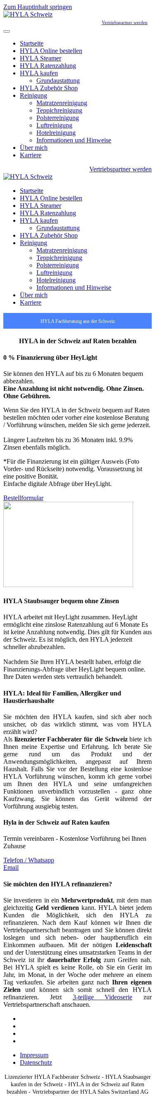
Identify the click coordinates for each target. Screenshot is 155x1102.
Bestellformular (23, 497)
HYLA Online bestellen (51, 50)
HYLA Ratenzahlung (48, 65)
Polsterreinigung (57, 117)
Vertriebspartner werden (125, 22)
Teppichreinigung (59, 110)
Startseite (31, 43)
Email (11, 867)
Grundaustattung (58, 80)
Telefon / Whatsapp (28, 860)
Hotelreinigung (56, 132)
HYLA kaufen (39, 73)
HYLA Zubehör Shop (49, 87)
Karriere (30, 155)
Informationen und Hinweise (73, 140)
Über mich (34, 147)
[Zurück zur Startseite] (27, 14)
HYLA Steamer (40, 58)
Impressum (34, 1055)
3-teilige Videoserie (103, 997)
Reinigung (33, 95)
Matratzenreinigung (61, 102)
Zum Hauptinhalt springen (37, 6)
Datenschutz (36, 1062)
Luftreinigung (54, 125)
